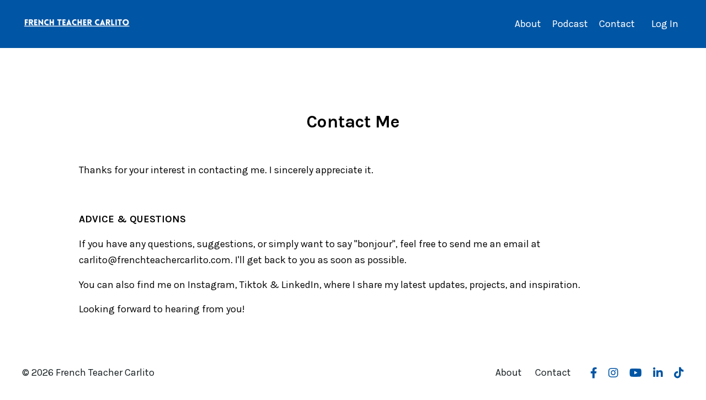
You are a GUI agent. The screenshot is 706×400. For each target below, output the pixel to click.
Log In (664, 24)
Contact (617, 24)
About (528, 24)
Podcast (570, 24)
